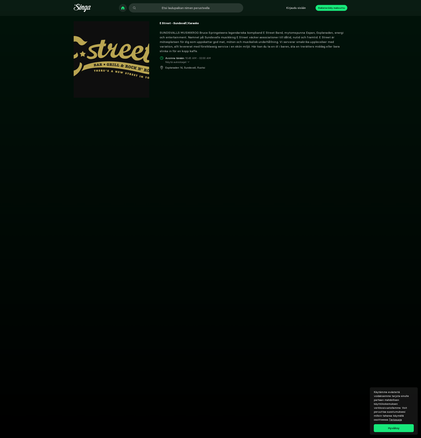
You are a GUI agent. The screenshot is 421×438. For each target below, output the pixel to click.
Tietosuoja (395, 419)
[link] (123, 8)
